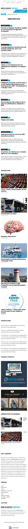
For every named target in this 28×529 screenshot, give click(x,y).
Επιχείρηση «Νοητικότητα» (8, 236)
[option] (17, 14)
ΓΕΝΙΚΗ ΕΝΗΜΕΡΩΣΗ (4, 492)
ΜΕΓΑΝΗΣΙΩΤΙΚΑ (4, 487)
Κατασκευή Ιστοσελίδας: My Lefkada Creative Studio (14, 522)
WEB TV (2, 493)
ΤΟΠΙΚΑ (2, 489)
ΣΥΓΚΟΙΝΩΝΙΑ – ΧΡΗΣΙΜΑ (5, 497)
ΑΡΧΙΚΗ (2, 486)
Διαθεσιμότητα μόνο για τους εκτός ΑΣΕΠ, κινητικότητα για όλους (13, 135)
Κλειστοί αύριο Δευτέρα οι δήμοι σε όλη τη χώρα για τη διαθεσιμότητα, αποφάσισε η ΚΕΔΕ (13, 103)
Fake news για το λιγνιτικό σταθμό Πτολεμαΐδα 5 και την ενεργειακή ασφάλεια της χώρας (13, 285)
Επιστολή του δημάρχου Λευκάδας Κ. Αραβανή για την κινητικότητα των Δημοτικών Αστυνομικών (14, 29)
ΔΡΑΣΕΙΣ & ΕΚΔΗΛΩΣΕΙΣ (5, 495)
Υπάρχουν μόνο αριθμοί (7, 120)
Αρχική (8, 2)
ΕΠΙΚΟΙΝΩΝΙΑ (3, 498)
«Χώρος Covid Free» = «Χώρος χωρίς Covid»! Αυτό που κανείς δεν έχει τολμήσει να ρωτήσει (13, 311)
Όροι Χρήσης (19, 2)
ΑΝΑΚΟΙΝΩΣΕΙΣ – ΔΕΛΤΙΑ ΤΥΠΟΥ (6, 490)
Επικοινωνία (13, 2)
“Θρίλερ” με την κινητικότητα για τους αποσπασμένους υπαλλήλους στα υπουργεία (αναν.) (13, 66)
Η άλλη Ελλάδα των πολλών (8, 214)
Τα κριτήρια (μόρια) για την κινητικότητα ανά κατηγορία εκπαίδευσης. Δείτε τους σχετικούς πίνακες (13, 48)
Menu (25, 8)
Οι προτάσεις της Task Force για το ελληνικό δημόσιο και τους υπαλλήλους (13, 152)
